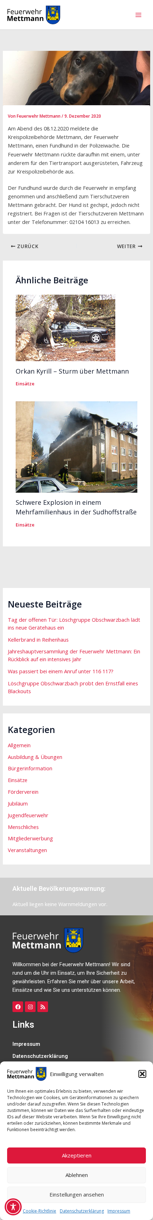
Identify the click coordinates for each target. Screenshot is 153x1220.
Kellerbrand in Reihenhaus (38, 639)
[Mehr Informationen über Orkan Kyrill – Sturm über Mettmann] (65, 327)
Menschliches (23, 826)
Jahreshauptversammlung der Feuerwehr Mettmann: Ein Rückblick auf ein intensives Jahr (74, 655)
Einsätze (25, 383)
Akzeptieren (76, 1155)
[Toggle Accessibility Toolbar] (13, 1207)
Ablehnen (76, 1174)
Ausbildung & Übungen (35, 756)
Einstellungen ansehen (76, 1194)
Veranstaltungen (27, 850)
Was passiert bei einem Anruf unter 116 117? (61, 671)
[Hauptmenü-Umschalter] (138, 14)
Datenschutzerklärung (82, 1211)
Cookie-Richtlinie (39, 1211)
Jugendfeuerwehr (28, 815)
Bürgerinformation (30, 768)
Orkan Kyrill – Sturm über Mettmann (72, 371)
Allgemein (19, 745)
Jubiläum (18, 803)
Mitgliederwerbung (30, 838)
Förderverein (23, 791)
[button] (142, 1073)
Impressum (118, 1211)
